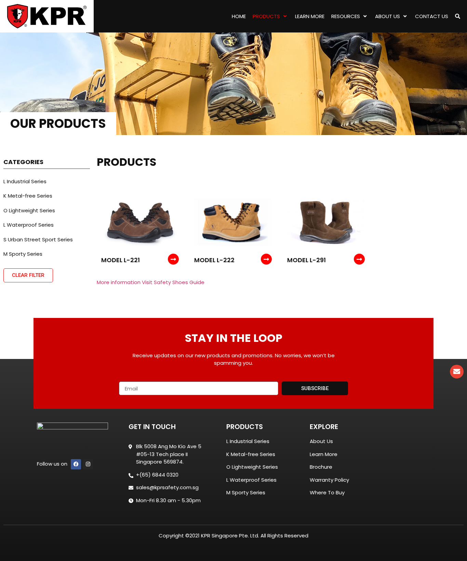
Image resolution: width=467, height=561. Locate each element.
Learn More (309, 16)
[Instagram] (88, 464)
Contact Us (431, 16)
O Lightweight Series (29, 210)
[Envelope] (457, 371)
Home (239, 16)
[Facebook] (76, 464)
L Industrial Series (24, 181)
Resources (345, 16)
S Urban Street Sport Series (38, 239)
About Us (387, 16)
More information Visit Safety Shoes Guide (150, 282)
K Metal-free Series (27, 195)
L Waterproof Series (28, 224)
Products (266, 16)
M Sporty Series (22, 253)
